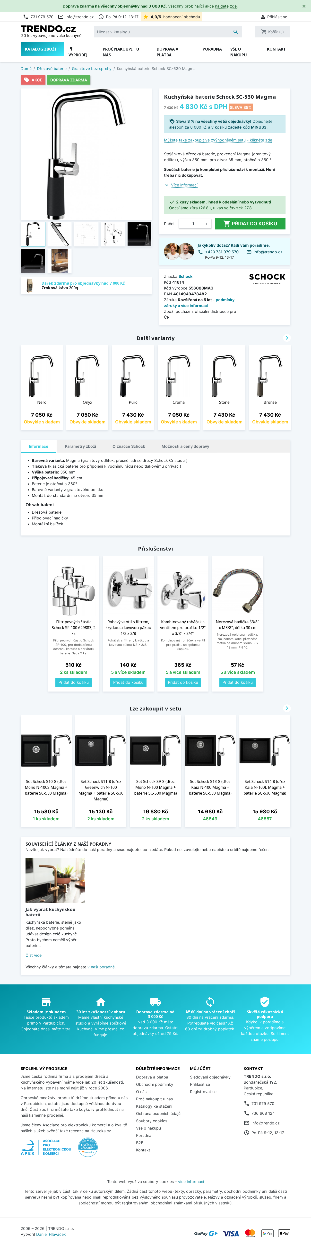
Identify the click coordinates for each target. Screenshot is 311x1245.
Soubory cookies (151, 1120)
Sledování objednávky (210, 1077)
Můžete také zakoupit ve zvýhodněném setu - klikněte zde (218, 140)
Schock (185, 276)
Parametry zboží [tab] (80, 446)
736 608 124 (263, 1113)
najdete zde (226, 6)
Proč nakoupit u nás (121, 52)
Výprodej (78, 52)
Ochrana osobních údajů (158, 1113)
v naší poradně (101, 966)
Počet (169, 223)
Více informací (184, 185)
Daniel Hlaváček (51, 1234)
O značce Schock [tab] (128, 446)
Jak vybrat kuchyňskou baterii (50, 912)
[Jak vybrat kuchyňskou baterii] (55, 880)
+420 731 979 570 (222, 251)
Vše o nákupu (238, 52)
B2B (139, 1142)
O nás (141, 1091)
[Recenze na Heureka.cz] (88, 1150)
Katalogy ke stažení (154, 1106)
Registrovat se (203, 1091)
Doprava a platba (167, 52)
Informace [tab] (38, 446)
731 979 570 (38, 17)
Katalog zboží (41, 49)
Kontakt (276, 49)
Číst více (34, 955)
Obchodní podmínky (154, 1084)
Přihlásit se (200, 1084)
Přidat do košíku (250, 223)
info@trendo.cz (76, 17)
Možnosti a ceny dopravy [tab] (185, 446)
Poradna (212, 49)
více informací (191, 1181)
